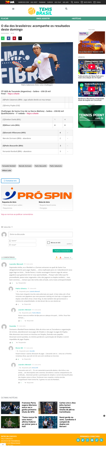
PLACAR (4, 18)
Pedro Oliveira (36, 313)
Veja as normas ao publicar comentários (17, 214)
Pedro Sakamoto (56, 166)
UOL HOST (34, 2)
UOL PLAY (58, 2)
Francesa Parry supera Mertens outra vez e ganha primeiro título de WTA (29, 407)
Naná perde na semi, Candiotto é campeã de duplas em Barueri (67, 422)
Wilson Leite (6, 170)
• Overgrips (43, 208)
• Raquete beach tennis (47, 205)
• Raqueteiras (7, 208)
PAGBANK (42, 2)
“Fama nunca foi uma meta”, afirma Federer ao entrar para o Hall (29, 422)
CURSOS (50, 2)
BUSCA (76, 2)
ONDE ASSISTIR (43, 18)
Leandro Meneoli (35, 291)
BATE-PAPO (88, 2)
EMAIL (99, 2)
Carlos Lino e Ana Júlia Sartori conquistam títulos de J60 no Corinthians (67, 407)
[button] (13, 8)
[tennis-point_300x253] (91, 127)
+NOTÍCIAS (76, 18)
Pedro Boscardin (40, 166)
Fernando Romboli (9, 166)
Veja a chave (13, 93)
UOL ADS (66, 2)
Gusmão (32, 351)
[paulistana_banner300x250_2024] (91, 53)
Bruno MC (35, 368)
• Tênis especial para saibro (12, 205)
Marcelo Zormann (25, 166)
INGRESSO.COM (23, 2)
